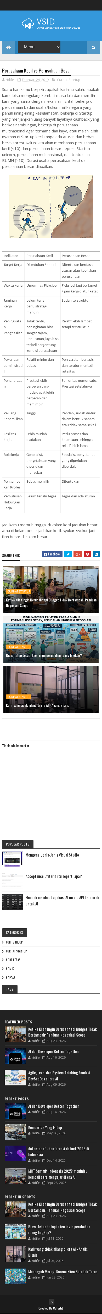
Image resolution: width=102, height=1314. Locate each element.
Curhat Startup (68, 79)
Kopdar (10, 978)
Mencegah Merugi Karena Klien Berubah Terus (62, 1271)
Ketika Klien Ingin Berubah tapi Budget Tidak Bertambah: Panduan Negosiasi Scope (51, 602)
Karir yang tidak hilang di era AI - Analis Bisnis (37, 705)
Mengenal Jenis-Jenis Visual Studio (52, 855)
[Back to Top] (51, 1302)
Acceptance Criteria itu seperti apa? (54, 876)
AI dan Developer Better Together (53, 1051)
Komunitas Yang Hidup (45, 1127)
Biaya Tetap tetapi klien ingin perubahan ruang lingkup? (44, 655)
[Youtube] (97, 5)
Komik (10, 969)
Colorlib (58, 1308)
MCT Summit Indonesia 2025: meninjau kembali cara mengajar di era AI (57, 1174)
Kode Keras (13, 960)
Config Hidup (14, 942)
